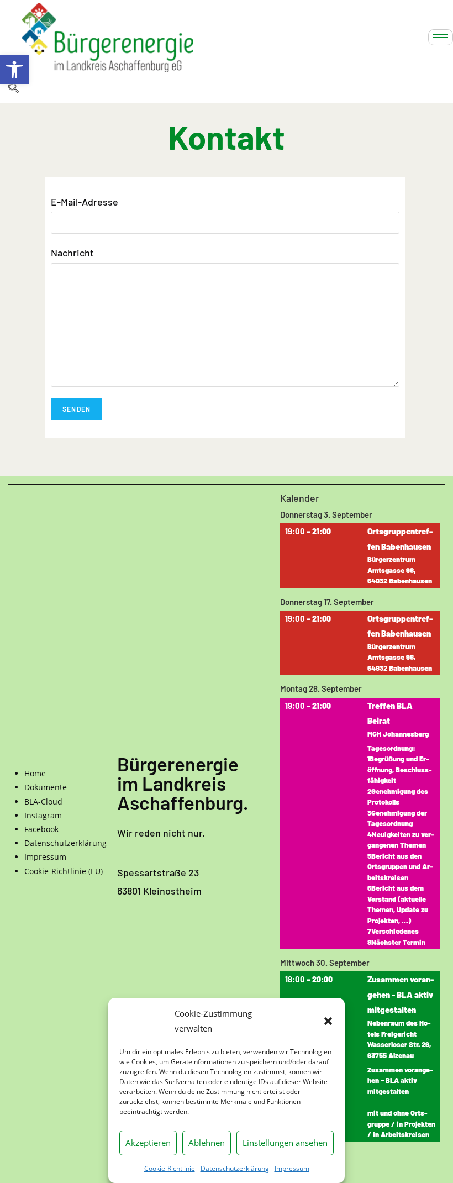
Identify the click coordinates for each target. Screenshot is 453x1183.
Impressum (292, 1168)
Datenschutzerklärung (235, 1168)
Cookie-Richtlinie (169, 1168)
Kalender (299, 499)
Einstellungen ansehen (285, 1142)
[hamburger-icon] (440, 37)
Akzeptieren (148, 1142)
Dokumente (45, 787)
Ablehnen (206, 1142)
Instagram (43, 815)
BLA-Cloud (43, 801)
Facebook (41, 829)
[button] (14, 69)
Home (35, 773)
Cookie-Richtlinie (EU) (63, 871)
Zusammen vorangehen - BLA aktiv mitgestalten (400, 995)
